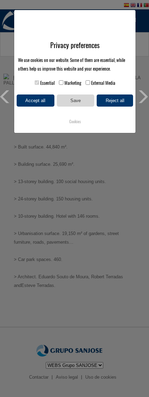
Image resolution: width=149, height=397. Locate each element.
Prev (6, 96)
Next (142, 96)
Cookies (75, 121)
